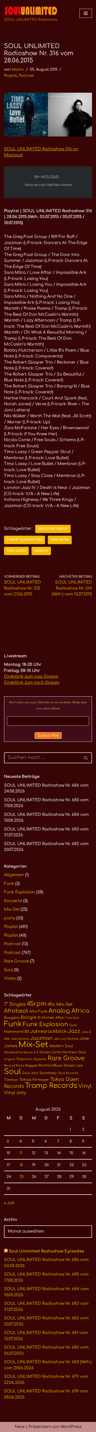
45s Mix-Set (60, 1004)
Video (10, 978)
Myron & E (30, 1052)
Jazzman (41, 1038)
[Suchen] (86, 757)
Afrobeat (16, 1011)
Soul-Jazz (30, 1073)
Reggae (31, 1065)
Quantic (40, 1059)
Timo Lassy (16, 551)
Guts (73, 1025)
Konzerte (13, 901)
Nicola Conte (50, 1052)
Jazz (74, 1031)
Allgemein (14, 875)
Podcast (26, 76)
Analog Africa (69, 1011)
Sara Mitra (59, 540)
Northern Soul (74, 1052)
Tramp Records (51, 1085)
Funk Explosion (19, 892)
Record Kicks (14, 1065)
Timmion (11, 1080)
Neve (20, 1427)
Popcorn (24, 1059)
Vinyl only (15, 1092)
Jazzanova (20, 1039)
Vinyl (84, 1086)
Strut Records (68, 1073)
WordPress (71, 1427)
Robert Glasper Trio (24, 540)
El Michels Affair (51, 1018)
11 (20, 1153)
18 (21, 1165)
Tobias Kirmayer (34, 1080)
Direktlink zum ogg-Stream (31, 676)
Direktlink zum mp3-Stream (31, 682)
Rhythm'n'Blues (50, 1065)
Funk (9, 883)
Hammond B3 (16, 1032)
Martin (18, 69)
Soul (8, 970)
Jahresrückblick (48, 1031)
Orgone (9, 1059)
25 (21, 1177)
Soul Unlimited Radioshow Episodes (46, 1251)
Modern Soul (61, 1046)
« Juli (9, 1203)
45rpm (36, 1003)
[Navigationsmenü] (85, 13)
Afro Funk (38, 1011)
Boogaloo (12, 1018)
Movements (13, 1052)
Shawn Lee (73, 1065)
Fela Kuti (72, 1017)
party (9, 918)
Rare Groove (16, 961)
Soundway (48, 1073)
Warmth (41, 551)
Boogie (29, 1017)
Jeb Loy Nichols (66, 1039)
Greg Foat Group (53, 529)
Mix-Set (11, 909)
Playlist (10, 76)
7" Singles (15, 1004)
